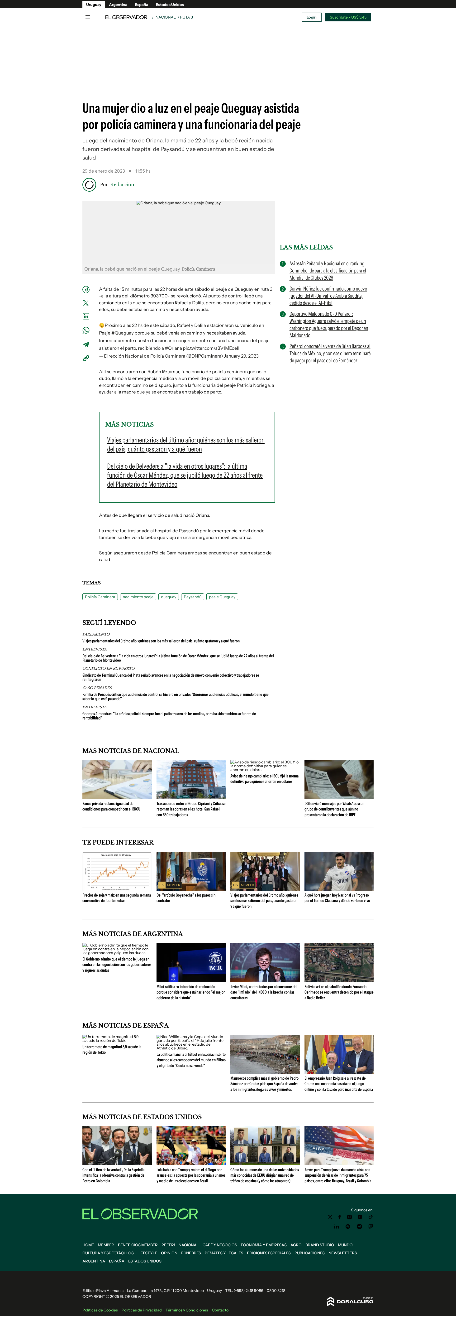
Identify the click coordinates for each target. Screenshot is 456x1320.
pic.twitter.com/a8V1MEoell (211, 348)
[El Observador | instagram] (349, 1217)
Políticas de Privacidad (142, 1310)
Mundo (345, 1244)
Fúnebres (191, 1253)
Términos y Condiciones (187, 1310)
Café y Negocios (220, 1244)
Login (312, 17)
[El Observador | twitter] (330, 1217)
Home (88, 1244)
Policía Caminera (100, 596)
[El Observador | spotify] (348, 1226)
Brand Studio (319, 1244)
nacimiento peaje (138, 596)
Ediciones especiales (269, 1253)
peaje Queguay (222, 596)
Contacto (220, 1310)
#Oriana (173, 348)
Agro (296, 1244)
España (141, 4)
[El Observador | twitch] (371, 1226)
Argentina (118, 4)
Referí (168, 1244)
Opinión (169, 1253)
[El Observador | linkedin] (336, 1226)
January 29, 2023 (241, 356)
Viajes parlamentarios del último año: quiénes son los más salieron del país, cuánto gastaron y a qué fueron (161, 641)
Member (106, 1244)
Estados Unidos (170, 4)
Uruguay (93, 4)
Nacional (166, 17)
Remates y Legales (224, 1253)
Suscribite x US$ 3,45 (348, 17)
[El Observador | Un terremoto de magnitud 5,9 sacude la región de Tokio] (117, 1040)
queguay (168, 596)
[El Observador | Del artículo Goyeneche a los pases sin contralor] (191, 888)
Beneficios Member (138, 1244)
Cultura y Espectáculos (108, 1253)
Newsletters (342, 1253)
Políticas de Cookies (100, 1310)
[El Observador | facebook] (340, 1217)
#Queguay (122, 333)
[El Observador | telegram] (359, 1226)
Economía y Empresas (264, 1244)
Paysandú (192, 596)
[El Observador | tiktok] (371, 1217)
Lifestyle (147, 1253)
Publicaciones (309, 1253)
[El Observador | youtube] (360, 1217)
